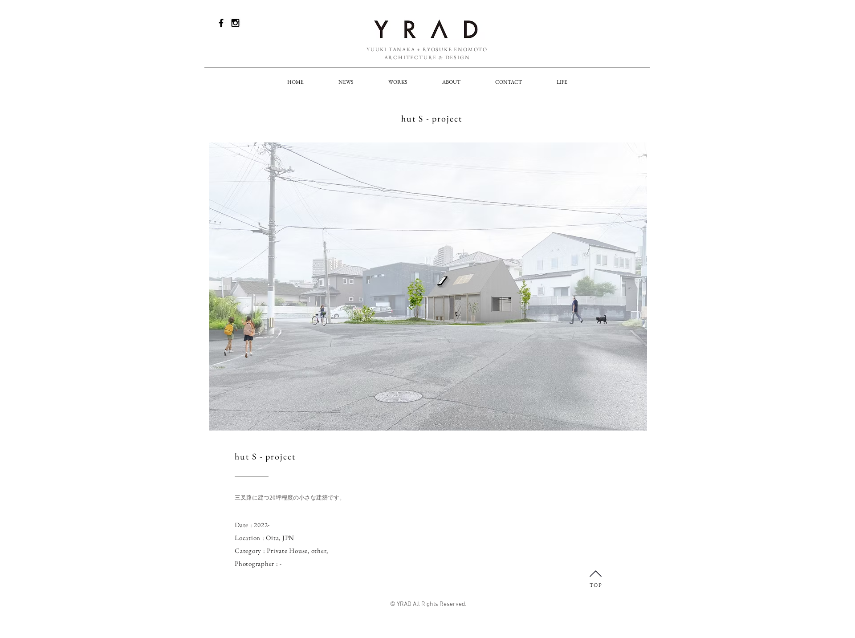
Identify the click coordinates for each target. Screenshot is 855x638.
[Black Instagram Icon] (235, 22)
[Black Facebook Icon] (221, 22)
